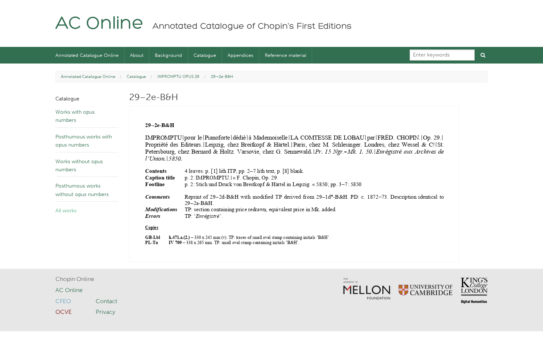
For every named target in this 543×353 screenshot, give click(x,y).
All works (65, 211)
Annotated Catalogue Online (87, 55)
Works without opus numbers (79, 165)
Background (168, 55)
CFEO (63, 301)
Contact (106, 301)
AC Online (99, 24)
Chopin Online (74, 278)
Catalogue (205, 55)
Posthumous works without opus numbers (82, 190)
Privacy (105, 311)
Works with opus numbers (75, 116)
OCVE (63, 311)
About (136, 55)
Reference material (285, 55)
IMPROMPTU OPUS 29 (178, 76)
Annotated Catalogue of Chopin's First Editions (252, 26)
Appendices (240, 55)
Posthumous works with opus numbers (83, 141)
